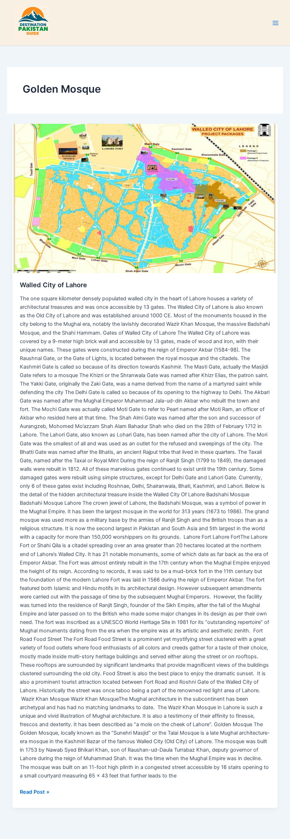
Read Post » (35, 791)
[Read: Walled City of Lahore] (145, 198)
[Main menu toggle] (275, 23)
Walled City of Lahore (53, 285)
